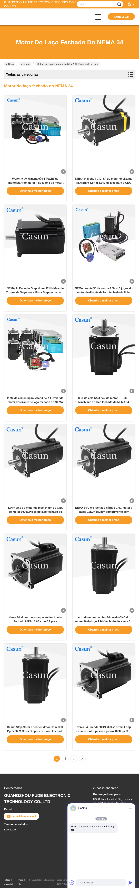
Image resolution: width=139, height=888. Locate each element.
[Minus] (130, 808)
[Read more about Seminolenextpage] (74, 759)
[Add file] (72, 882)
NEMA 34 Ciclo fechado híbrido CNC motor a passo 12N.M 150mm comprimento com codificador (103, 511)
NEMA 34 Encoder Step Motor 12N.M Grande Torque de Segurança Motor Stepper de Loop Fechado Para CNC (35, 292)
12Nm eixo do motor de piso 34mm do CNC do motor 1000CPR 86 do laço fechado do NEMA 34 (35, 511)
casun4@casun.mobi (24, 816)
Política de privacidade (9, 882)
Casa (11, 64)
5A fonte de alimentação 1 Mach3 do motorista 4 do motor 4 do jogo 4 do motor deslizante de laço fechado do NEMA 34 (35, 182)
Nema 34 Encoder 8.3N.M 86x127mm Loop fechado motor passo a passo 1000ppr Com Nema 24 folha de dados (104, 731)
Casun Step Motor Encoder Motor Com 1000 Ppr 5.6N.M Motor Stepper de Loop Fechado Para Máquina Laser (35, 731)
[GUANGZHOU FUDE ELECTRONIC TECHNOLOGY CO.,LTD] (22, 17)
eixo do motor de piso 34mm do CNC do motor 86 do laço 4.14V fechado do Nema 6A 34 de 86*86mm (103, 621)
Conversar (121, 16)
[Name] (119, 4)
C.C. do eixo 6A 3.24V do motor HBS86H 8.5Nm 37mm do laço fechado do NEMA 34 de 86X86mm (104, 402)
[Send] (130, 882)
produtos (25, 64)
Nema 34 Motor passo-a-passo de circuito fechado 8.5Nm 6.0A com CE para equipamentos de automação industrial (35, 621)
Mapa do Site (22, 882)
